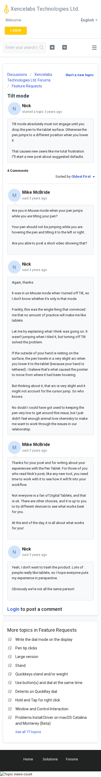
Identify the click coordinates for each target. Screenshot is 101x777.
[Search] (41, 47)
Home (28, 759)
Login (13, 609)
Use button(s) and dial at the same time (48, 683)
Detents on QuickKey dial (36, 691)
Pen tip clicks (26, 648)
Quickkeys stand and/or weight (41, 674)
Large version (26, 657)
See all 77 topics (28, 732)
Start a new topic (79, 75)
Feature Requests (27, 86)
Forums (72, 759)
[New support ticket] (52, 47)
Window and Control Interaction (41, 709)
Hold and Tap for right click (37, 700)
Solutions (50, 759)
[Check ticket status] (64, 47)
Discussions (17, 74)
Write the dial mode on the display (43, 639)
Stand (20, 665)
